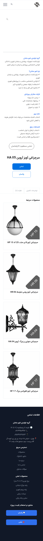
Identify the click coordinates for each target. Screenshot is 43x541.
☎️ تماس (22, 522)
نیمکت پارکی (21, 493)
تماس (21, 166)
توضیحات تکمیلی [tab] (31, 190)
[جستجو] (11, 4)
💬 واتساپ (21, 512)
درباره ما (21, 460)
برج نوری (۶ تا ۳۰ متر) (21, 481)
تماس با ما (21, 464)
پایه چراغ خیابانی (21, 485)
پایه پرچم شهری (21, 489)
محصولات (21, 452)
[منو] (6, 4)
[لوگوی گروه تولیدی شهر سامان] (25, 4)
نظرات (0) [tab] (18, 190)
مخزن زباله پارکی (21, 498)
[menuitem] (11, 4)
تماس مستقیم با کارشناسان (21, 146)
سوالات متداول (21, 469)
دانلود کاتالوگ (21, 456)
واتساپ (21, 174)
